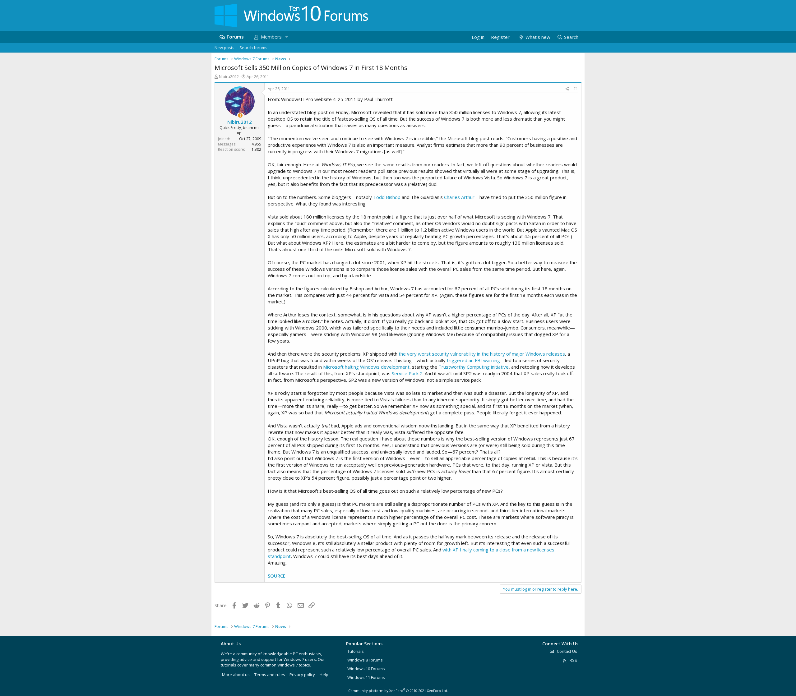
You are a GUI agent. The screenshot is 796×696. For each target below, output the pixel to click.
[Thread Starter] (240, 115)
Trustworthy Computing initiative (473, 367)
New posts (224, 47)
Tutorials (355, 651)
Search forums (253, 47)
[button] (286, 37)
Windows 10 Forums (366, 668)
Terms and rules (269, 674)
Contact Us (566, 651)
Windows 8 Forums (365, 660)
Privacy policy (302, 674)
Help (324, 674)
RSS (573, 660)
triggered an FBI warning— (476, 360)
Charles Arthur (459, 197)
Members (271, 37)
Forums (235, 37)
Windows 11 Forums (366, 677)
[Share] (567, 89)
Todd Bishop (386, 197)
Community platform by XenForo (398, 690)
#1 (575, 88)
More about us (236, 674)
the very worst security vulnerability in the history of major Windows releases (482, 354)
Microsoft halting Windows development (366, 367)
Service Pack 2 (407, 373)
